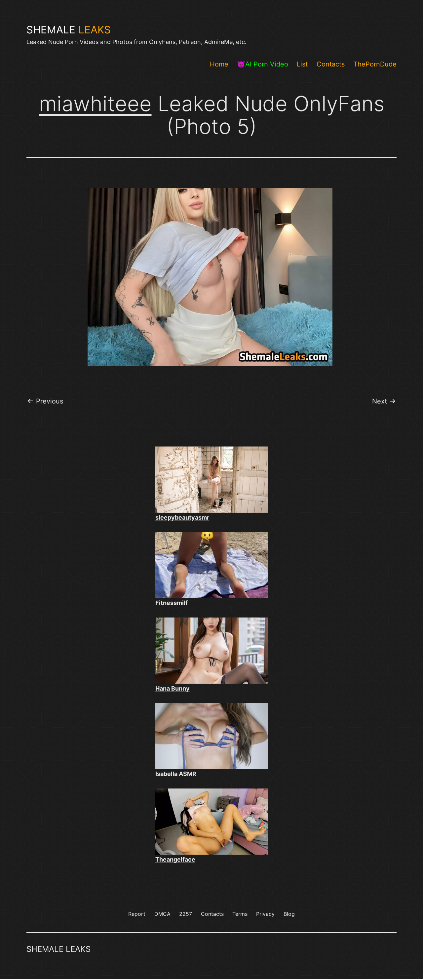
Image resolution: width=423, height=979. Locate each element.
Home (219, 64)
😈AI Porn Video (262, 64)
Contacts (331, 64)
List (302, 64)
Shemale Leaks (58, 949)
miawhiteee (95, 103)
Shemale (68, 29)
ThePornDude (375, 64)
